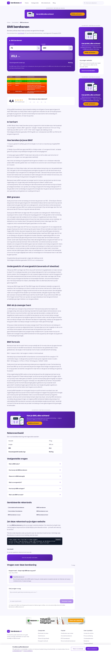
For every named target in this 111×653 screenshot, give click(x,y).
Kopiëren (58, 539)
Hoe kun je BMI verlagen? (17, 488)
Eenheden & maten (43, 633)
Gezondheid (15, 22)
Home (27, 3)
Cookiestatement (88, 638)
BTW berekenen (65, 638)
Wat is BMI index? (14, 464)
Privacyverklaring (88, 636)
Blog (54, 3)
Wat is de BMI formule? (16, 494)
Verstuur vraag (66, 601)
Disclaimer (86, 641)
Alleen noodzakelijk (78, 649)
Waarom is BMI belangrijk (17, 476)
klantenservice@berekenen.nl (16, 607)
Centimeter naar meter (67, 633)
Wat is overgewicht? (15, 482)
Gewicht (11, 44)
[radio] (30, 102)
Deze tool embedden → (89, 70)
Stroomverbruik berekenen (68, 641)
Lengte (44, 44)
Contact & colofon (88, 633)
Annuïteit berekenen (66, 636)
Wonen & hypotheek (43, 638)
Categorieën (35, 3)
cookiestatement (17, 651)
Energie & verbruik (43, 641)
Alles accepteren (92, 649)
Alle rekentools (45, 3)
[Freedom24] (55, 620)
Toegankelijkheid (88, 643)
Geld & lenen (41, 636)
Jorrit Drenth (21, 33)
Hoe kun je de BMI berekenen (18, 470)
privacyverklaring (28, 651)
